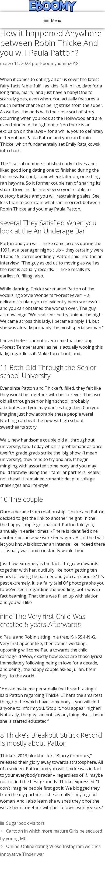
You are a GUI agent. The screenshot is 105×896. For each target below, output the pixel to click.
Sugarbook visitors (25, 823)
